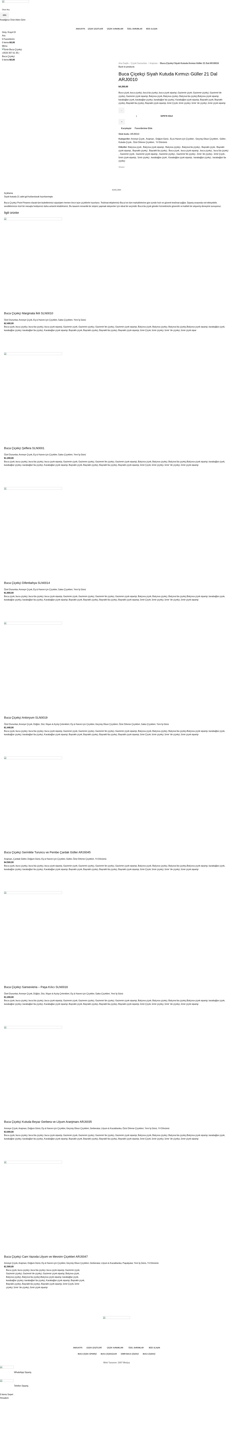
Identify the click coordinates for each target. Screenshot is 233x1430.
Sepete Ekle (166, 116)
